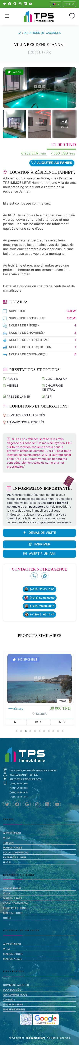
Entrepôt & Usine (14, 857)
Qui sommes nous (15, 994)
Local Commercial (16, 852)
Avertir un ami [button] (42, 554)
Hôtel (7, 862)
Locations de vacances (42, 33)
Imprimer (42, 544)
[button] (56, 4)
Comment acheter (16, 984)
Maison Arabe (12, 847)
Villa (6, 837)
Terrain (8, 842)
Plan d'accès (12, 989)
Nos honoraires (14, 1009)
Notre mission (13, 1004)
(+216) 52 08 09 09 (42, 597)
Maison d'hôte (13, 912)
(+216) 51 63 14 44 (42, 614)
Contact (9, 999)
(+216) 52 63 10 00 (42, 589)
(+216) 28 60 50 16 (42, 606)
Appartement (12, 832)
